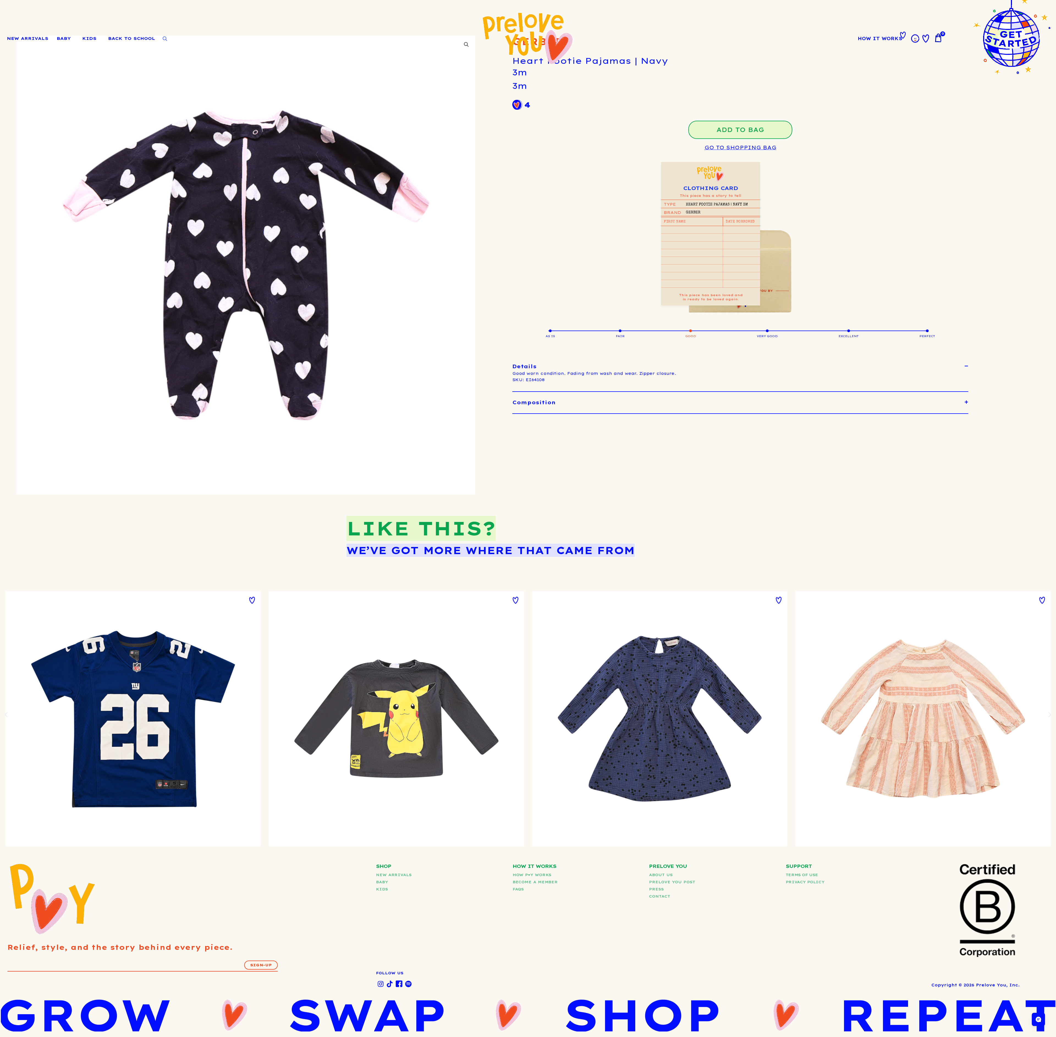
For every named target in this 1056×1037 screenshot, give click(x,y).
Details (524, 366)
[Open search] (164, 39)
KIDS (89, 38)
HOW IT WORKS (880, 38)
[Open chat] (1038, 1019)
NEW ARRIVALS (27, 38)
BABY (64, 38)
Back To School (131, 38)
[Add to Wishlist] (252, 600)
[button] (740, 366)
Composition (534, 402)
